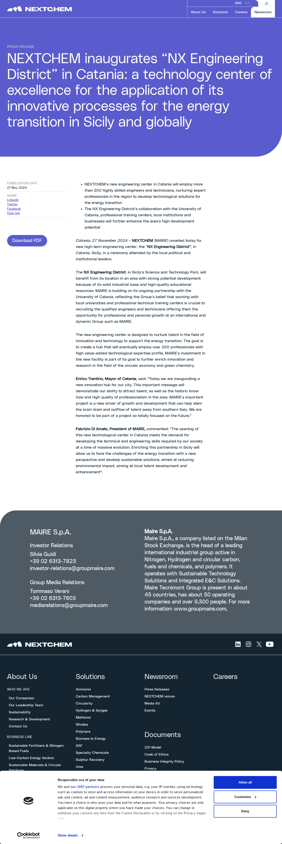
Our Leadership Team (26, 705)
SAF (79, 745)
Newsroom (161, 677)
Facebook (14, 209)
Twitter (12, 204)
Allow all (245, 782)
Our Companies (21, 698)
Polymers (83, 731)
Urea (79, 767)
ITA (247, 3)
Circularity (84, 703)
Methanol (83, 717)
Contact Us (18, 726)
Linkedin (13, 200)
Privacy (150, 768)
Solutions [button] (220, 12)
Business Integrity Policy (164, 761)
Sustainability (20, 712)
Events (150, 710)
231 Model (153, 747)
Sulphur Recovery (90, 759)
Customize (242, 797)
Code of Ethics (157, 754)
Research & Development (29, 719)
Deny (245, 811)
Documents (163, 735)
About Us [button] (198, 12)
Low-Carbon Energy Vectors (31, 758)
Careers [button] (241, 12)
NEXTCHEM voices (160, 696)
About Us (22, 677)
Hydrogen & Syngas (92, 710)
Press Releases (157, 689)
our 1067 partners (85, 787)
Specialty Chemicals (92, 752)
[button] (27, 240)
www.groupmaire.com (200, 609)
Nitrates (82, 724)
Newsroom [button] (264, 12)
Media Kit (152, 703)
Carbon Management (93, 696)
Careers (225, 677)
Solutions (90, 677)
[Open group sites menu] (266, 3)
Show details (68, 835)
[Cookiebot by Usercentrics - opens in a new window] (28, 835)
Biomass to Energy (91, 738)
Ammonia (83, 689)
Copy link (13, 213)
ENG (238, 3)
